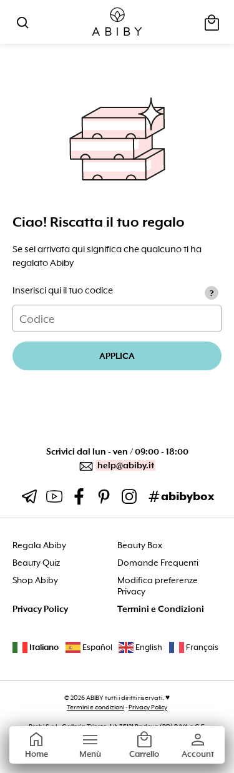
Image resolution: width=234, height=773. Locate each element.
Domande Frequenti (157, 563)
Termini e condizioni (95, 707)
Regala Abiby (39, 545)
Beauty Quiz (36, 563)
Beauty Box (139, 545)
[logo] (117, 22)
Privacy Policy (40, 609)
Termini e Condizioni (160, 609)
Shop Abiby (35, 580)
